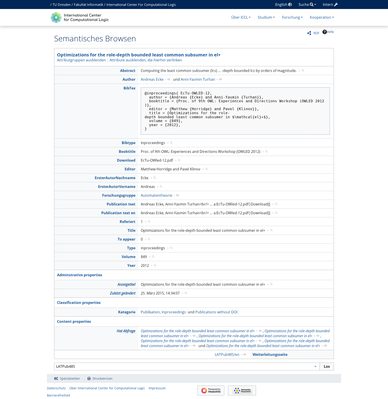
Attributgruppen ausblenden (81, 60)
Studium (265, 17)
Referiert (127, 221)
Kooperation (320, 17)
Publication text (121, 204)
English (281, 4)
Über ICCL (239, 17)
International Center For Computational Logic (141, 4)
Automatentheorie (156, 195)
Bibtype (128, 142)
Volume (128, 256)
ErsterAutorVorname (116, 186)
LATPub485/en (227, 354)
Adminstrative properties (79, 274)
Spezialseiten (70, 378)
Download (126, 160)
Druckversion (102, 378)
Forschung (291, 17)
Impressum (157, 388)
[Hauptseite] (81, 17)
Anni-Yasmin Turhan (198, 79)
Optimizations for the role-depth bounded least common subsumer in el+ (138, 55)
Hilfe (330, 32)
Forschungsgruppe (118, 195)
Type (131, 247)
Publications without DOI (216, 312)
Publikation (150, 312)
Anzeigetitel (126, 284)
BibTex (129, 88)
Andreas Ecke (152, 79)
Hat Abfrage (126, 330)
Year (131, 265)
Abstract (127, 70)
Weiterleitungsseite (270, 354)
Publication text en (118, 212)
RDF (316, 33)
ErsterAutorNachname (115, 177)
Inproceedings (174, 312)
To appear (126, 239)
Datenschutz (56, 388)
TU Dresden (62, 4)
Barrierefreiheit (58, 395)
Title (131, 230)
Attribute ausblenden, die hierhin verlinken (146, 60)
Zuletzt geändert (122, 293)
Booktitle (127, 151)
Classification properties (79, 302)
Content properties (74, 321)
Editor (130, 169)
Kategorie (126, 312)
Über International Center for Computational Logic (107, 388)
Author (129, 79)
